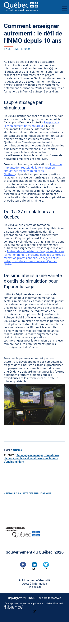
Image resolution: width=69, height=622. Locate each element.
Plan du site (34, 587)
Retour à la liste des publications (28, 493)
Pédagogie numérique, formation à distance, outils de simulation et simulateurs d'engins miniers (31, 459)
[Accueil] (31, 5)
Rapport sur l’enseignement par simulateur (31, 124)
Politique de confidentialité (34, 580)
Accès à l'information (34, 583)
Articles (17, 450)
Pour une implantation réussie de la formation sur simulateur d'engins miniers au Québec (33, 169)
